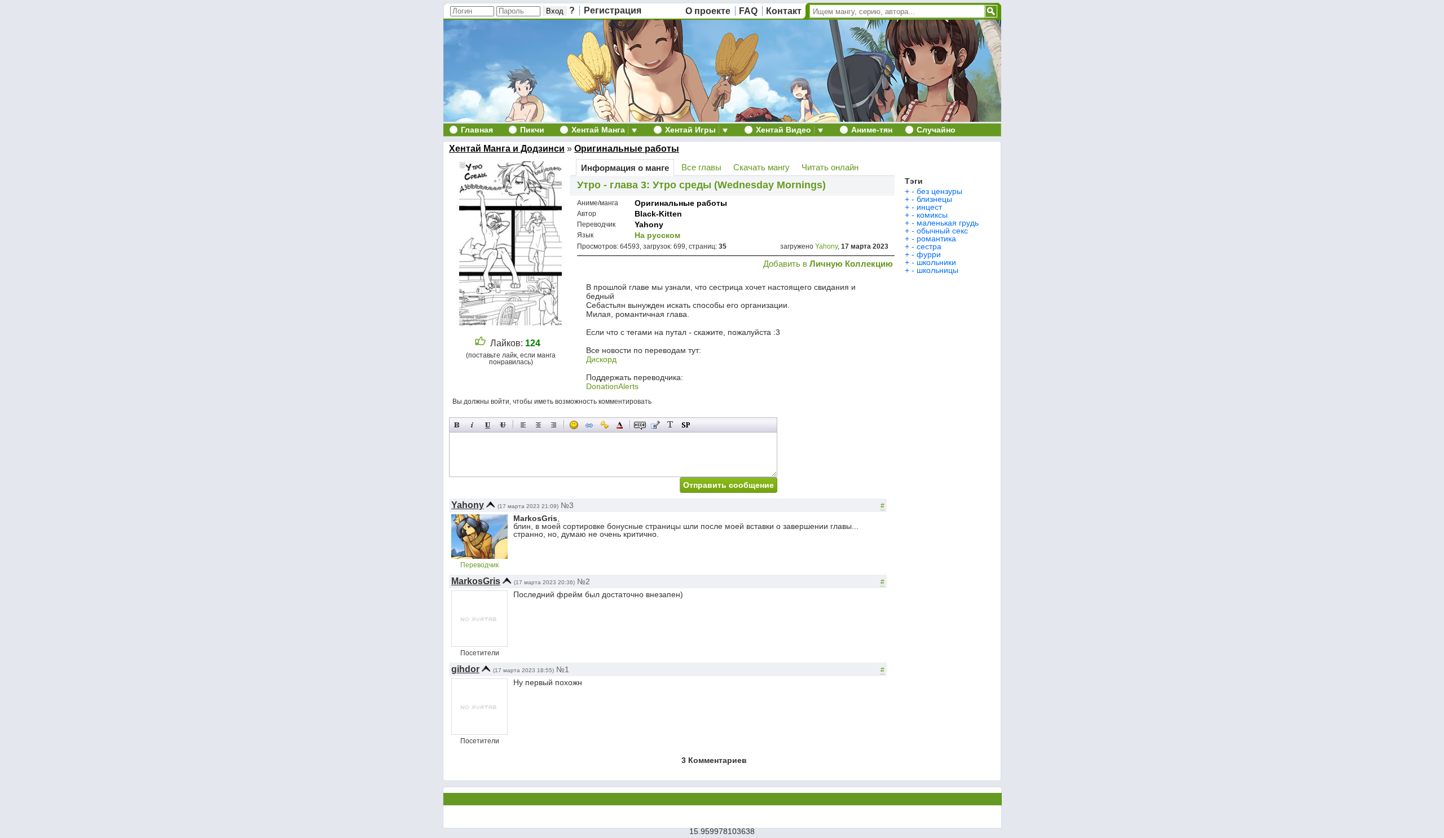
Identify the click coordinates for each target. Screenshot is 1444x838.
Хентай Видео (783, 129)
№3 (567, 505)
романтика (936, 238)
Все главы (701, 167)
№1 (562, 669)
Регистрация (612, 10)
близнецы (934, 199)
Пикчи (532, 129)
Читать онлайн (830, 167)
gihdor (465, 669)
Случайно (936, 129)
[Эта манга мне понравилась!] (480, 343)
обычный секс (942, 230)
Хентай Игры (690, 129)
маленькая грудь (948, 222)
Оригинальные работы (626, 148)
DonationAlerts (612, 386)
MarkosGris (475, 581)
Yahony (649, 224)
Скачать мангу (761, 167)
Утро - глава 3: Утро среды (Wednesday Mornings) (701, 185)
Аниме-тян (871, 129)
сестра (929, 246)
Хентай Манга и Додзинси (507, 148)
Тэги (914, 181)
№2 (583, 581)
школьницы (937, 270)
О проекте (707, 11)
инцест (929, 206)
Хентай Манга (598, 129)
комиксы (932, 214)
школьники (936, 262)
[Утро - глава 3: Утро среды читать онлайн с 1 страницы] (512, 322)
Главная (477, 129)
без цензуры (939, 191)
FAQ (748, 11)
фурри (929, 254)
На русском (657, 235)
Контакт (784, 11)
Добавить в (828, 263)
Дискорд (601, 359)
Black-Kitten (658, 213)
